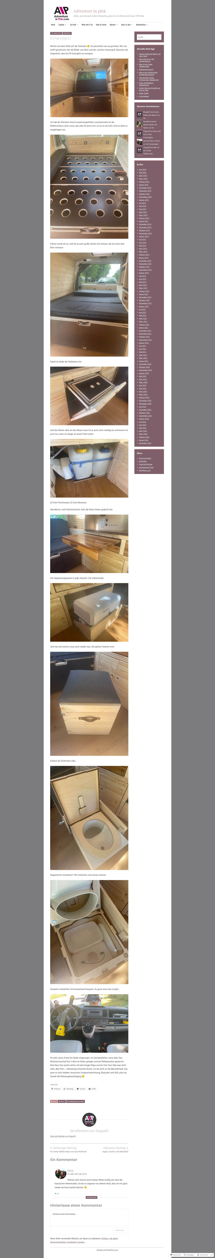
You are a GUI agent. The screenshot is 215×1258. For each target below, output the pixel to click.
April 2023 (143, 285)
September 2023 (145, 270)
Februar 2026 (144, 182)
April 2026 (143, 175)
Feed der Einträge (145, 464)
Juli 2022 (142, 309)
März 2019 (143, 394)
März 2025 (143, 215)
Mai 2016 (142, 428)
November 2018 (145, 404)
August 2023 (144, 273)
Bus (54, 1101)
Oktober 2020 (144, 367)
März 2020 (143, 382)
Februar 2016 (144, 437)
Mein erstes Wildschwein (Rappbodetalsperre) (148, 73)
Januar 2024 (143, 258)
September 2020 (145, 370)
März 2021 (143, 358)
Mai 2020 (142, 376)
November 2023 (145, 264)
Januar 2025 (143, 221)
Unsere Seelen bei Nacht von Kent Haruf (150, 55)
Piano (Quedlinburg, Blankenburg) (146, 84)
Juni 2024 (142, 242)
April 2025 (143, 212)
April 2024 (143, 248)
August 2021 (144, 343)
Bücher (113, 24)
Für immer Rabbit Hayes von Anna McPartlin (68, 1149)
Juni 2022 (142, 312)
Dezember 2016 (145, 410)
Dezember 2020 (145, 364)
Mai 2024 (142, 245)
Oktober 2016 (144, 413)
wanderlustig (148, 121)
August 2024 (144, 236)
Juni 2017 (142, 407)
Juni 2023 (142, 279)
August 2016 (144, 419)
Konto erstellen (145, 458)
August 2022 (144, 306)
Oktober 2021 (144, 337)
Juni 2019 (142, 385)
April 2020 (143, 379)
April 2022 (143, 318)
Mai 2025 (142, 209)
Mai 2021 (142, 352)
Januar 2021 (143, 361)
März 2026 (143, 179)
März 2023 (143, 288)
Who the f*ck (87, 24)
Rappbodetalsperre (146, 69)
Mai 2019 (142, 388)
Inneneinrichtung (76, 1101)
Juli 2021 (142, 346)
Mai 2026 (142, 172)
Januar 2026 (143, 185)
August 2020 (144, 373)
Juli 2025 (142, 203)
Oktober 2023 (144, 267)
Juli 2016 (142, 422)
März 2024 (143, 251)
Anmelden (143, 461)
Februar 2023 (144, 291)
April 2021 (143, 355)
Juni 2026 (142, 169)
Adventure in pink (89, 11)
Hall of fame (101, 24)
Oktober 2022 (144, 300)
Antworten (91, 1197)
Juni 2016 (142, 425)
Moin (53, 24)
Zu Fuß (73, 24)
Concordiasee (144, 96)
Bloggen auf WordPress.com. (107, 1250)
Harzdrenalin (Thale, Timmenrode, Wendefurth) (149, 79)
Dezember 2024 (145, 224)
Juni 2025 (142, 206)
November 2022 (145, 297)
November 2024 (145, 227)
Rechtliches (141, 24)
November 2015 (145, 443)
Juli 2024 (142, 239)
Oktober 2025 (144, 194)
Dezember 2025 (145, 188)
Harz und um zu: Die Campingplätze (146, 60)
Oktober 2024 (144, 230)
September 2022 (145, 303)
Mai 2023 (142, 282)
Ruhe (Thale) (144, 93)
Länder (61, 24)
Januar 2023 (143, 294)
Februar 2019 (144, 397)
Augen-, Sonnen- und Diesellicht (115, 1149)
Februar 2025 (144, 218)
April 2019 (143, 391)
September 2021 (145, 340)
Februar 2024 (144, 254)
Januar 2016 (143, 440)
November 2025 (145, 191)
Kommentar (120, 1230)
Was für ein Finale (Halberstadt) (145, 65)
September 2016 (145, 416)
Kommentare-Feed (146, 467)
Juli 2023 (142, 276)
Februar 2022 (144, 324)
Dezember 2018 (145, 400)
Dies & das (125, 24)
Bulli (63, 1101)
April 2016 (143, 431)
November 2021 (145, 334)
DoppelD (67, 33)
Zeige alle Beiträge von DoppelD (63, 1136)
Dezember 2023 (145, 261)
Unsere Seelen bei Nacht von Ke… (151, 115)
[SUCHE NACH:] (149, 37)
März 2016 (143, 434)
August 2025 (144, 200)
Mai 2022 (142, 315)
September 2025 (145, 197)
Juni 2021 (142, 349)
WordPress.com (144, 470)
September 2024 (145, 233)
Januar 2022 (143, 327)
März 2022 (143, 321)
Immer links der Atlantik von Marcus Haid (149, 89)
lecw (145, 141)
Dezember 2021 (145, 331)
